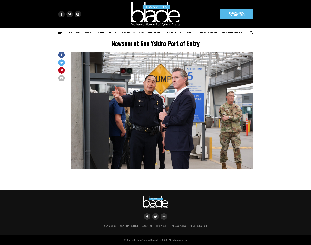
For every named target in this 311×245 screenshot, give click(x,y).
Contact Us (110, 225)
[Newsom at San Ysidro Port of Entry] (162, 168)
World (101, 32)
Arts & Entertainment (150, 32)
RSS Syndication (198, 225)
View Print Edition (129, 225)
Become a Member (208, 32)
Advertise (190, 32)
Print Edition (174, 32)
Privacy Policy (178, 225)
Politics (113, 32)
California (74, 32)
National (89, 32)
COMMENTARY (128, 32)
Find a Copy (161, 225)
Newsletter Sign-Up (232, 32)
